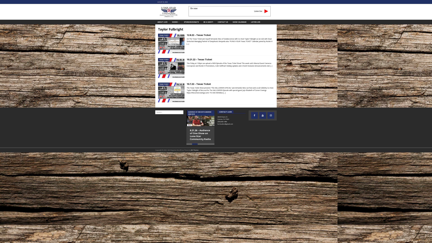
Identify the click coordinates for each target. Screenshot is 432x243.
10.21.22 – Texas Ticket (199, 59)
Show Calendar (239, 22)
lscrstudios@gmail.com (225, 124)
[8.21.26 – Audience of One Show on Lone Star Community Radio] (200, 118)
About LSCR (162, 22)
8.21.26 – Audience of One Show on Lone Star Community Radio (199, 135)
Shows (175, 22)
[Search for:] (169, 112)
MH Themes (194, 150)
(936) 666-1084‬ (222, 122)
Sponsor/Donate (191, 22)
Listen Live (255, 22)
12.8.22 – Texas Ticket (199, 35)
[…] (188, 44)
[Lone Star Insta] (271, 115)
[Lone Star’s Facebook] (254, 115)
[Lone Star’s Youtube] (262, 115)
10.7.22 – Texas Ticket (199, 84)
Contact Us (223, 22)
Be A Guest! (208, 22)
